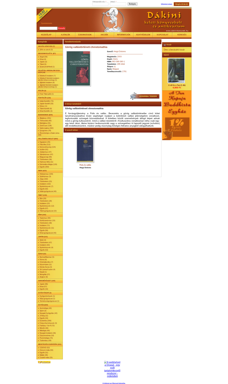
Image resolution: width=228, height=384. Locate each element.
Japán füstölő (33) (46, 103)
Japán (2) (43, 62)
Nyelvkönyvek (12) (47, 206)
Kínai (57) (43, 286)
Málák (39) (44, 355)
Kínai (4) (43, 59)
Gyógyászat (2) (44, 293)
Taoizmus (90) (45, 218)
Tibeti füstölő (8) (46, 108)
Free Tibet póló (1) (47, 94)
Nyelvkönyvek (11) (47, 228)
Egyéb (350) (44, 167)
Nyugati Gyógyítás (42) (48, 313)
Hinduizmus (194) (46, 174)
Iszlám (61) (44, 149)
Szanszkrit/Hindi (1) (47, 67)
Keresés (181, 35)
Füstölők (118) (44, 98)
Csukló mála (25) (46, 357)
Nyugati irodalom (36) (48, 333)
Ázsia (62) (42, 254)
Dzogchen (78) (45, 130)
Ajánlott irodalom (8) (47, 82)
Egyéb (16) (44, 289)
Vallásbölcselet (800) (48, 139)
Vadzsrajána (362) (47, 128)
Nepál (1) (43, 272)
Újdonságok (85, 35)
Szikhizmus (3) (45, 176)
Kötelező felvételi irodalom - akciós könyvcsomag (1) (49, 79)
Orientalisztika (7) (46, 262)
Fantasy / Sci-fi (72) (47, 325)
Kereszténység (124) (48, 147)
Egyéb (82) (44, 189)
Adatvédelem (143, 35)
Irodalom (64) (45, 245)
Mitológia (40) (45, 330)
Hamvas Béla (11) (46, 162)
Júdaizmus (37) (45, 152)
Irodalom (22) (45, 203)
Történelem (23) (46, 181)
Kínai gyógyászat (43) (48, 233)
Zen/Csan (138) (46, 126)
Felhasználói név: (99, 1)
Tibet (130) (42, 195)
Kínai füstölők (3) (46, 111)
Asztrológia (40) (46, 308)
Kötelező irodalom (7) (48, 76)
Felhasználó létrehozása (181, 4)
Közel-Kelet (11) (46, 264)
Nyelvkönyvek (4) (46, 247)
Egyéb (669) (43, 305)
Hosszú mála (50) (46, 350)
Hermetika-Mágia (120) (48, 164)
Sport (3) (43, 311)
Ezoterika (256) (45, 321)
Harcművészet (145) (46, 281)
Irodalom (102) (45, 184)
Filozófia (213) (45, 144)
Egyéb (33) (44, 318)
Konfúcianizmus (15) (47, 220)
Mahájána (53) (45, 123)
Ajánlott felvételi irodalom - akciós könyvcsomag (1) (48, 86)
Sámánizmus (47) (46, 154)
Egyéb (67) (44, 208)
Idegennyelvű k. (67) (47, 53)
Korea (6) (43, 259)
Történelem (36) (46, 159)
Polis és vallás (85, 165)
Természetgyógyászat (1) (49, 301)
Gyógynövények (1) (47, 296)
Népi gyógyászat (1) (47, 299)
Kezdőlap (46, 35)
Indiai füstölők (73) (47, 101)
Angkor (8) (44, 277)
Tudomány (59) (45, 340)
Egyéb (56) (44, 230)
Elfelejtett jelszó (166, 4)
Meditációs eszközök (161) (49, 344)
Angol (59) (43, 57)
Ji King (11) (44, 316)
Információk (123, 35)
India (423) (42, 170)
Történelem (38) (46, 223)
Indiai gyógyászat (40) (48, 191)
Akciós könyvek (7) (46, 46)
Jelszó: (113, 1)
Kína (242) (42, 214)
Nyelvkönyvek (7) (46, 186)
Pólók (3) (42, 90)
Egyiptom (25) (45, 142)
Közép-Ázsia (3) (46, 267)
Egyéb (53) (44, 250)
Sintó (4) (43, 240)
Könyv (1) (43, 106)
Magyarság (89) (46, 157)
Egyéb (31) (44, 352)
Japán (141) (43, 237)
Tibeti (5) (43, 64)
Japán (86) (44, 284)
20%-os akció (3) (46, 50)
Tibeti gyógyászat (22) (48, 211)
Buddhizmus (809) (45, 115)
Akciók (104, 35)
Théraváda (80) (45, 121)
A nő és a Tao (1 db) (177, 85)
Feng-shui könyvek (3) (48, 323)
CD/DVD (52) (45, 347)
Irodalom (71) (45, 225)
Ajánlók (65, 35)
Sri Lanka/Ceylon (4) (47, 269)
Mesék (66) (44, 328)
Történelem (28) (46, 201)
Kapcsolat (162, 35)
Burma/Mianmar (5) (47, 257)
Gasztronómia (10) (47, 335)
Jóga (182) (44, 179)
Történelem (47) (46, 242)
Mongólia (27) (45, 274)
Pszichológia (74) (46, 338)
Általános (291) (45, 118)
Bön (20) (43, 198)
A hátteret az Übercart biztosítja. (114, 383)
